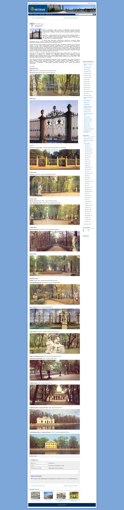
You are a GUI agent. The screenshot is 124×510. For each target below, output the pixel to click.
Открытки (36, 14)
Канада (86, 175)
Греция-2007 (87, 79)
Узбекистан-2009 (88, 118)
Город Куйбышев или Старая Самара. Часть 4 (74, 500)
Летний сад (39, 24)
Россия (41, 26)
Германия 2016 (87, 75)
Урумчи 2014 (87, 122)
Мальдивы (87, 189)
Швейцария (87, 215)
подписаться (65, 478)
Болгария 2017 (87, 71)
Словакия (87, 197)
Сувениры (86, 224)
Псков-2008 (86, 104)
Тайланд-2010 (87, 111)
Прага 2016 (86, 102)
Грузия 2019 (87, 81)
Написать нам (49, 14)
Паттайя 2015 (87, 100)
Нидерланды (88, 191)
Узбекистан (87, 205)
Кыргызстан (87, 181)
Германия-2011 (87, 77)
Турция (86, 203)
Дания (86, 159)
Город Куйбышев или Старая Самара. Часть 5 (61, 500)
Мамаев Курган (48, 499)
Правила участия (53, 3)
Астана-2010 (87, 69)
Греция (86, 155)
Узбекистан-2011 (88, 120)
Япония (86, 221)
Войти (41, 3)
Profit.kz (63, 505)
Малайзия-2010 (87, 95)
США (86, 199)
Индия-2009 (86, 85)
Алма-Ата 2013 (87, 67)
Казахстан (87, 173)
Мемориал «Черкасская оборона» (71, 17)
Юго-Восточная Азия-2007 (87, 131)
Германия (87, 153)
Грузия (86, 157)
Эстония (87, 219)
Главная (30, 14)
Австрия (87, 147)
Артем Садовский (39, 25)
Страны (85, 143)
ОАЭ (86, 193)
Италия (86, 171)
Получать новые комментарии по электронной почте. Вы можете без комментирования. (55, 478)
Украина (87, 207)
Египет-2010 (87, 83)
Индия (86, 165)
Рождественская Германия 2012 (87, 107)
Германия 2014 (87, 73)
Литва (86, 185)
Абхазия (87, 145)
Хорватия (87, 211)
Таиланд (87, 201)
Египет (86, 161)
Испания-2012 (87, 87)
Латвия (86, 183)
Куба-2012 (86, 93)
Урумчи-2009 (87, 124)
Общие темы (87, 138)
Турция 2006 (87, 116)
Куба (86, 179)
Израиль (87, 163)
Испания (87, 169)
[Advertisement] (89, 38)
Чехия (86, 213)
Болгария (87, 151)
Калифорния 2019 (88, 91)
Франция (87, 209)
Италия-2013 (87, 89)
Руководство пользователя (86, 236)
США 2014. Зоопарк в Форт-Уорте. (38, 17)
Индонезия (87, 167)
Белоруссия (87, 149)
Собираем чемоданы (89, 140)
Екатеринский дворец (35, 499)
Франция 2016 (87, 127)
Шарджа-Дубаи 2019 (89, 129)
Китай (86, 177)
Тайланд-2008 (87, 109)
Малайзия (87, 187)
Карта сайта (42, 14)
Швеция (87, 217)
